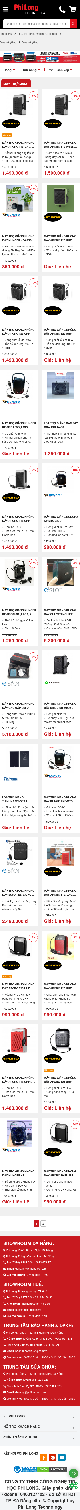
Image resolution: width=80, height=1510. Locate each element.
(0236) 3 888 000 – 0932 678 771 (32, 1262)
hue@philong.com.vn (28, 1309)
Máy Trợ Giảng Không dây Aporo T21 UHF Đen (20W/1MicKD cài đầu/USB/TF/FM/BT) (60, 1084)
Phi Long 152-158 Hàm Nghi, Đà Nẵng (29, 1250)
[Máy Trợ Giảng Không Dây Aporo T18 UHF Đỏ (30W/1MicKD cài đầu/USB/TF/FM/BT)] (19, 1040)
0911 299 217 (52, 1344)
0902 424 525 (53, 1386)
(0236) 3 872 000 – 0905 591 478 (52, 1338)
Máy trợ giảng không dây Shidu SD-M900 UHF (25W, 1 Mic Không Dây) (60, 707)
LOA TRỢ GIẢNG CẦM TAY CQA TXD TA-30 (61, 425)
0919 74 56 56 (41, 1303)
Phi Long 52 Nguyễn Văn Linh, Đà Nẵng (30, 1256)
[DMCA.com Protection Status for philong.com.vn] (52, 1469)
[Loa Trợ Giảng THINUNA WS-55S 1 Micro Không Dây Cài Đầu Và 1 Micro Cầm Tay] (19, 759)
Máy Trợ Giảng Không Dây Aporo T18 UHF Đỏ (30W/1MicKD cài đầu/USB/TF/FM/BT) (18, 1084)
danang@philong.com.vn (30, 1268)
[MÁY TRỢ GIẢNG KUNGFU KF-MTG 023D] (61, 479)
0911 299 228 (40, 1379)
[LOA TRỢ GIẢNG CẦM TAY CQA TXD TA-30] (61, 385)
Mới (51, 70)
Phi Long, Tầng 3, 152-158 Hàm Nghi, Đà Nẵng (34, 1332)
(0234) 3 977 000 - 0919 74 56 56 (32, 1297)
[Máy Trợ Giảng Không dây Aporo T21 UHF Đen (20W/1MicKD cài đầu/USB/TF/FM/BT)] (61, 1040)
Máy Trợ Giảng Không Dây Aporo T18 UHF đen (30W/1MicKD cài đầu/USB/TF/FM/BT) (18, 523)
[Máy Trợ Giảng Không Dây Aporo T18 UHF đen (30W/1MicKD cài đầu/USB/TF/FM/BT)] (19, 479)
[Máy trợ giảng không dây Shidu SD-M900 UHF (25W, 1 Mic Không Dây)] (61, 665)
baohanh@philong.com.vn (31, 1351)
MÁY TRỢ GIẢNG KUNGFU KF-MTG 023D (61, 519)
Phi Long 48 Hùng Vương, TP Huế (26, 1291)
